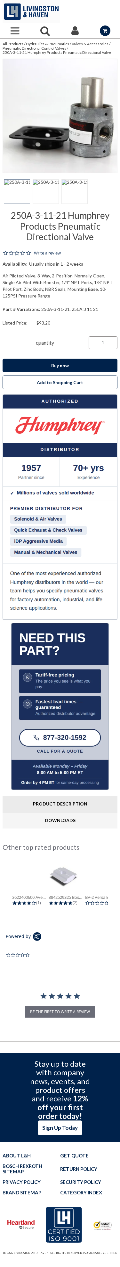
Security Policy (80, 1182)
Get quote (74, 1155)
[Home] (31, 11)
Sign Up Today (60, 1127)
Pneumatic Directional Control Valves (34, 48)
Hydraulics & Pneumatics (47, 43)
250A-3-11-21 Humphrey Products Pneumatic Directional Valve (57, 52)
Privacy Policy (22, 1182)
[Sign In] (75, 30)
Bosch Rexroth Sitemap (22, 1168)
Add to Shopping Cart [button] (60, 382)
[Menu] (15, 30)
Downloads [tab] (60, 820)
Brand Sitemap (22, 1192)
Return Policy (78, 1169)
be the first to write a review (60, 1011)
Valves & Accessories (90, 43)
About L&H (17, 1155)
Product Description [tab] (60, 803)
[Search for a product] (45, 30)
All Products (13, 43)
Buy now (60, 365)
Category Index (81, 1192)
